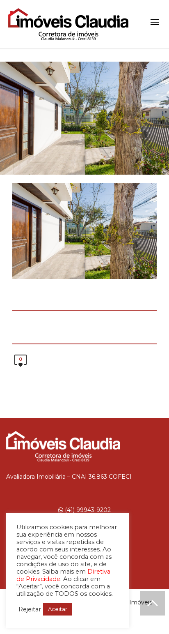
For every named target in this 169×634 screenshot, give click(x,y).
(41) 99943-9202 (87, 510)
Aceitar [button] (57, 609)
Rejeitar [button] (29, 609)
